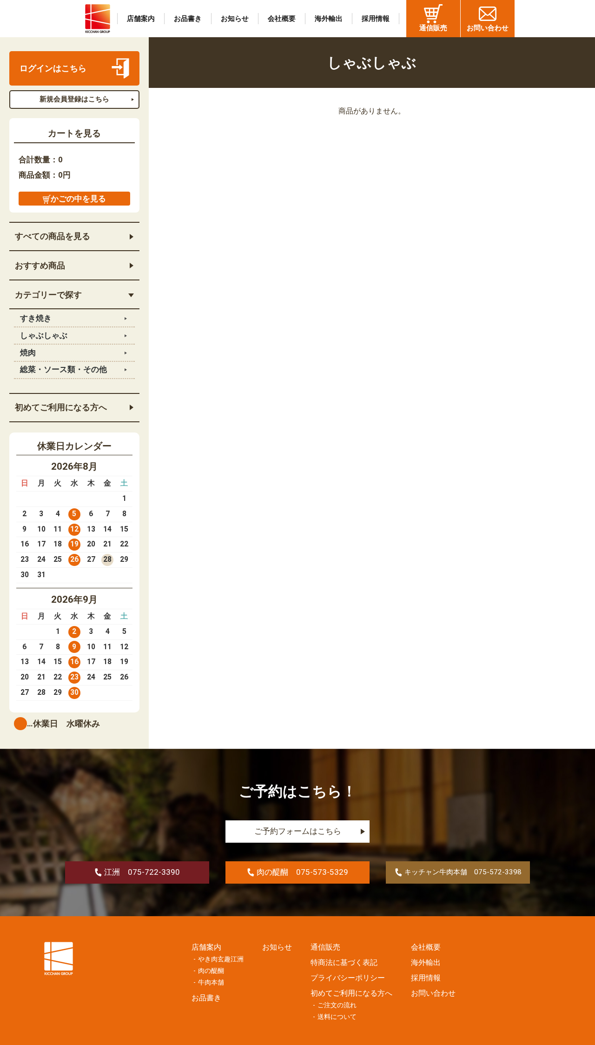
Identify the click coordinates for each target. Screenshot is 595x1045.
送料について (337, 1017)
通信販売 (433, 28)
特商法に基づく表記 (344, 962)
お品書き (188, 18)
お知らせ (235, 18)
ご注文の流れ (337, 1005)
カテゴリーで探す (48, 295)
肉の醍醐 (211, 971)
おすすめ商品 (40, 265)
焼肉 (28, 352)
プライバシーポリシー (348, 977)
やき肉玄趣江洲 (221, 959)
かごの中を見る (78, 198)
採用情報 (376, 18)
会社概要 (282, 18)
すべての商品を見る (52, 236)
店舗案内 (141, 18)
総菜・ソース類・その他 (63, 369)
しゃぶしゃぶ (43, 335)
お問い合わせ (488, 28)
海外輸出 (329, 18)
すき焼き (36, 318)
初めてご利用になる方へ (61, 407)
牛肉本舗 (211, 982)
